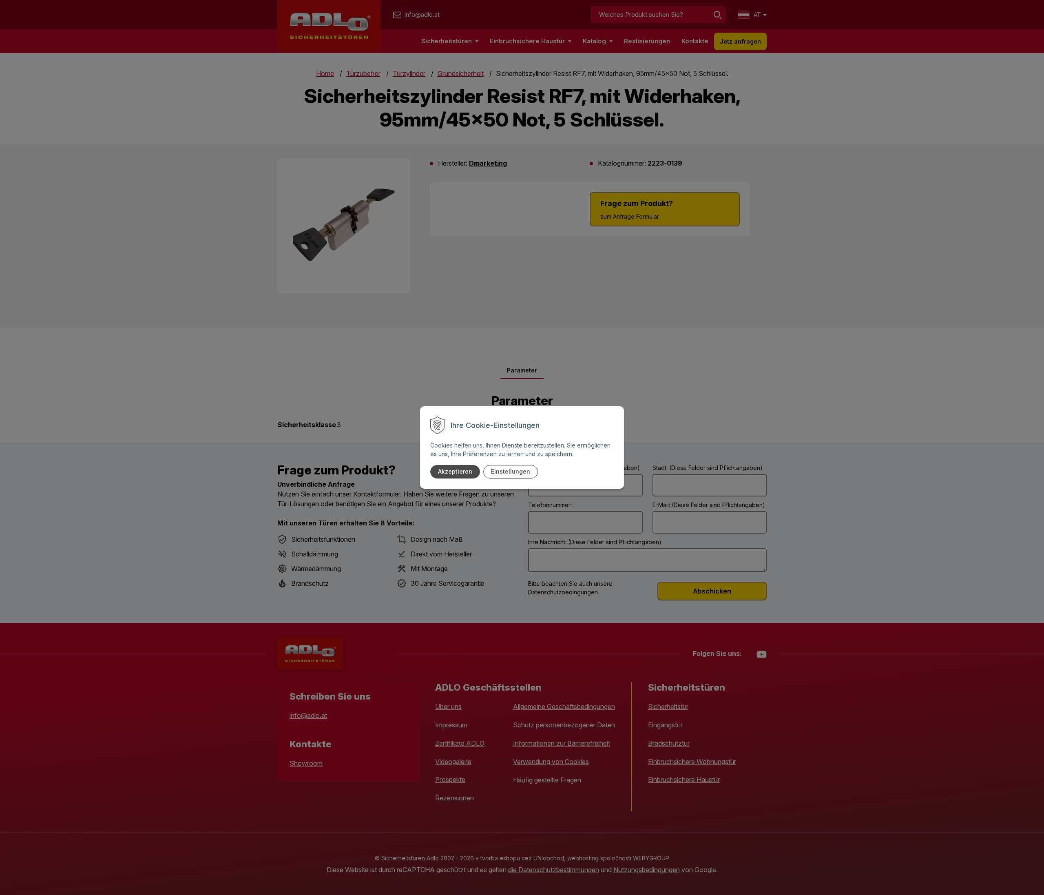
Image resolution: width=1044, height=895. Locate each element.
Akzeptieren (455, 471)
